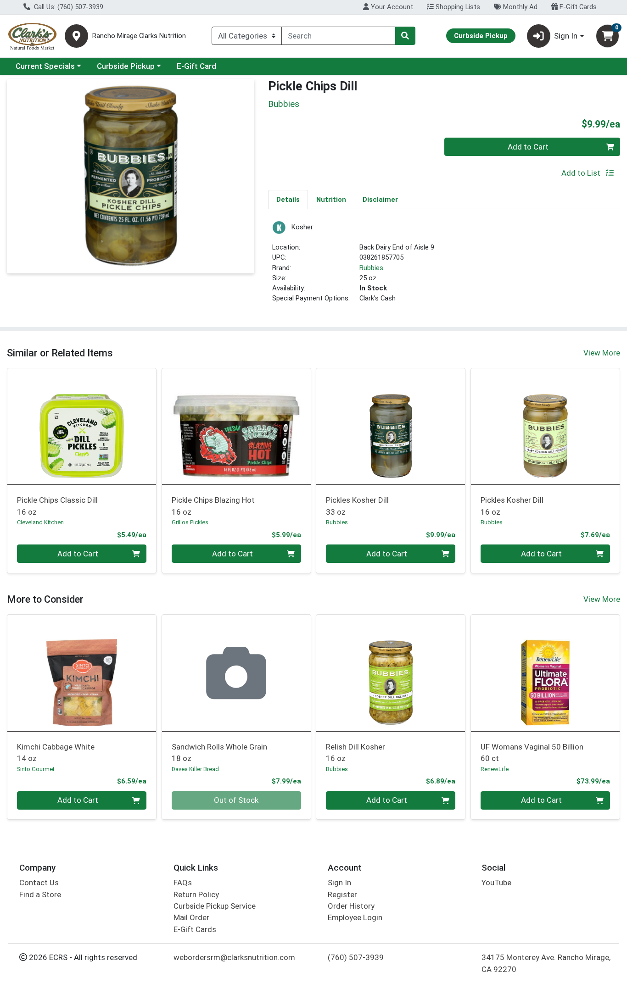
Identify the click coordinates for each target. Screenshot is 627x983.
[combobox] (338, 36)
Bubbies (371, 268)
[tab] (288, 199)
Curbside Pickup (126, 66)
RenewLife (495, 769)
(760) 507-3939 (356, 957)
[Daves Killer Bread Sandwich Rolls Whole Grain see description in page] (236, 673)
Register (342, 894)
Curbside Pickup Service (215, 906)
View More (601, 352)
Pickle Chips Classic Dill (57, 505)
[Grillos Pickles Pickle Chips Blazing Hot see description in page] (236, 426)
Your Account (391, 7)
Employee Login (355, 917)
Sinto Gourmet (36, 769)
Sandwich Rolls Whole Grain (219, 752)
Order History (351, 906)
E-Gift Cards (577, 7)
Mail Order (191, 917)
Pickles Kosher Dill (357, 505)
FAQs (183, 882)
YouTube (496, 882)
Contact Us (39, 882)
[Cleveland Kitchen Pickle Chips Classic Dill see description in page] (81, 426)
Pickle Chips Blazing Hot (213, 505)
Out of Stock (236, 800)
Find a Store (40, 894)
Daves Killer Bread (195, 769)
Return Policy (196, 894)
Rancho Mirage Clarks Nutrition (139, 36)
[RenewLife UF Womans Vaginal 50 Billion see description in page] (545, 673)
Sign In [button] (565, 35)
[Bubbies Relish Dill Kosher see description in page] (390, 673)
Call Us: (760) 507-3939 (67, 7)
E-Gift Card (196, 66)
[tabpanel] (444, 266)
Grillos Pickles (190, 522)
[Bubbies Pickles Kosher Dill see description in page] (390, 426)
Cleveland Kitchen (40, 522)
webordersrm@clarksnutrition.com (234, 957)
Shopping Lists (457, 7)
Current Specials (45, 66)
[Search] (405, 36)
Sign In (339, 882)
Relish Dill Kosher (355, 752)
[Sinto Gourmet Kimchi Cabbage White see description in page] (81, 673)
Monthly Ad (519, 7)
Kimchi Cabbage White (56, 752)
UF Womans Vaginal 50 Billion (532, 752)
